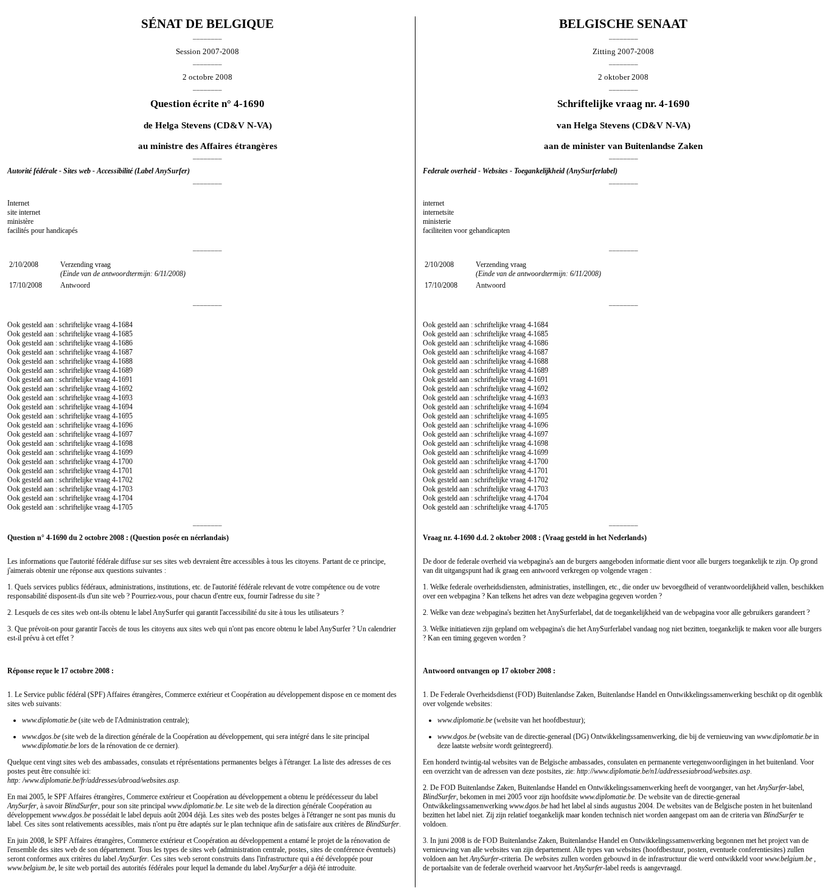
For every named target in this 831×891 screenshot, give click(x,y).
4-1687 (122, 352)
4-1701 (122, 470)
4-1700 (122, 461)
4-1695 (122, 416)
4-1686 (122, 343)
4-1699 (122, 452)
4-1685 (122, 334)
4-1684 (122, 325)
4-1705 (122, 507)
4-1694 (122, 407)
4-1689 (122, 370)
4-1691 (122, 379)
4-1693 (122, 397)
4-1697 (122, 434)
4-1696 (122, 425)
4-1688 (122, 361)
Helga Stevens (183, 125)
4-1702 (122, 480)
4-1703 (122, 489)
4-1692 (122, 388)
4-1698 (122, 443)
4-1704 (122, 498)
